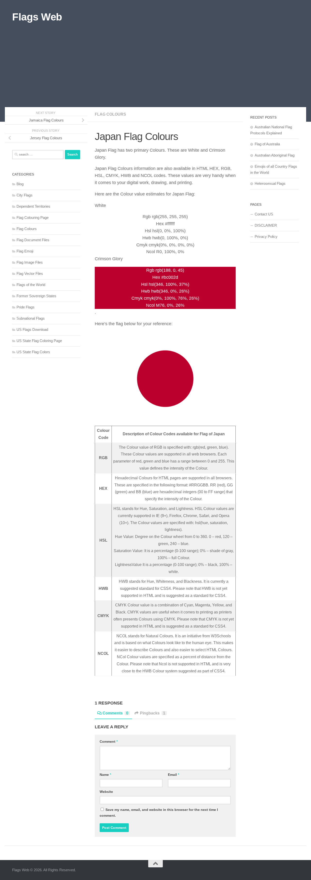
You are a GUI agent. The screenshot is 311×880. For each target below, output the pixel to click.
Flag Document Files (33, 240)
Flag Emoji (25, 251)
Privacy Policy (266, 236)
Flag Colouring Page (33, 217)
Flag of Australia (267, 144)
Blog (20, 184)
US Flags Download (32, 329)
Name (105, 775)
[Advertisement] (155, 71)
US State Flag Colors (33, 352)
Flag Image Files (30, 262)
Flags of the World (31, 285)
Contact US (264, 214)
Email (173, 775)
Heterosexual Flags (270, 183)
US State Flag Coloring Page (39, 341)
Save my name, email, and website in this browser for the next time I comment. (159, 812)
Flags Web (37, 17)
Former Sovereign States (36, 296)
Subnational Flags (31, 318)
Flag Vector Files (30, 273)
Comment (109, 741)
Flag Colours (110, 114)
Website (106, 792)
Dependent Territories (33, 206)
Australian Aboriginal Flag (274, 155)
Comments (115, 713)
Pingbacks (152, 713)
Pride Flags (26, 307)
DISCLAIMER (266, 225)
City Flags (25, 195)
